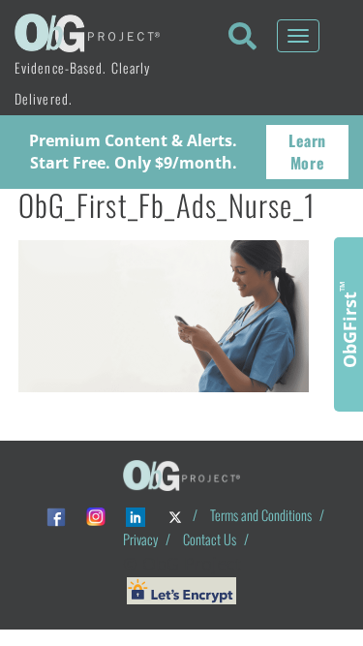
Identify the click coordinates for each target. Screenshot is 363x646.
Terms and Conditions (261, 515)
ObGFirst (348, 324)
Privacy (140, 539)
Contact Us (209, 539)
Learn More (307, 151)
